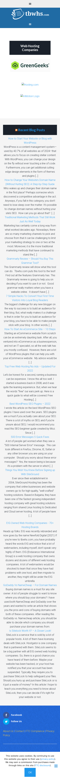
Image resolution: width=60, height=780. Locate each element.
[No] (56, 766)
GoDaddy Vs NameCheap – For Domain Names (30, 585)
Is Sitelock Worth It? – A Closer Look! (30, 630)
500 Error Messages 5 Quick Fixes (30, 436)
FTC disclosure (42, 765)
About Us (8, 731)
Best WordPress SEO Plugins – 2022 (30, 403)
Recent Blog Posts (31, 130)
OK (30, 772)
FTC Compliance (35, 731)
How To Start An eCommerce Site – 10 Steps (30, 329)
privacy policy (47, 759)
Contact (19, 731)
